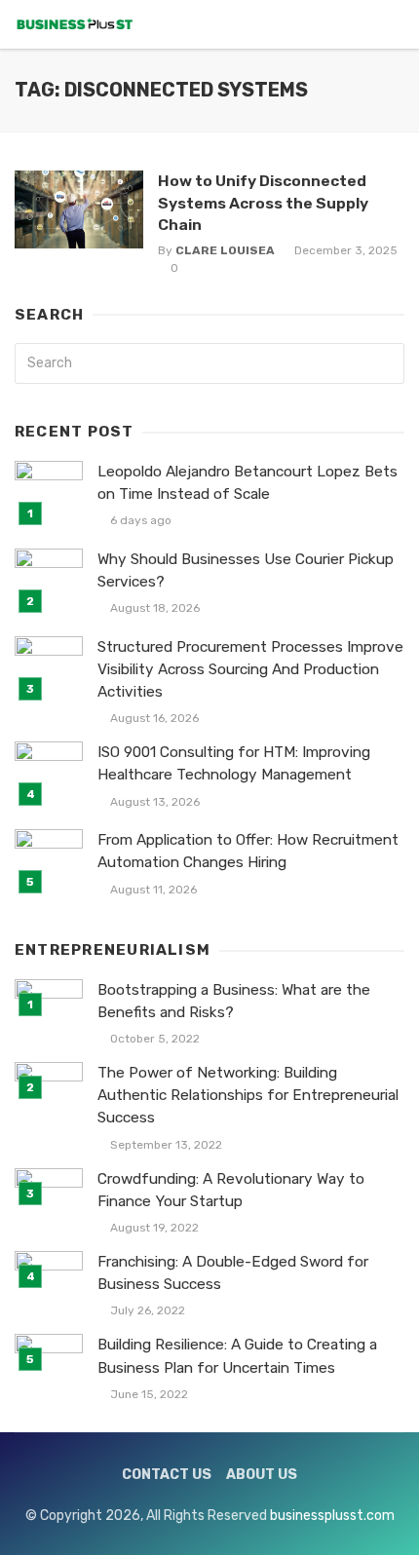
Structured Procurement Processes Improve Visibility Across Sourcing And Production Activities (250, 669)
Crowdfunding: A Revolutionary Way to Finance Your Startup (230, 1190)
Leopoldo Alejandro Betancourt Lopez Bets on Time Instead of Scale (247, 483)
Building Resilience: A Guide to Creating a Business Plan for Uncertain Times (237, 1356)
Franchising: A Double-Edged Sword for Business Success (232, 1273)
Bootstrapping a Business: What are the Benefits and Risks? (233, 1001)
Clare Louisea (225, 250)
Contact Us (166, 1474)
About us (261, 1474)
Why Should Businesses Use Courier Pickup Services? (245, 570)
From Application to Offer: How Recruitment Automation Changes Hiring (248, 851)
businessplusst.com (332, 1515)
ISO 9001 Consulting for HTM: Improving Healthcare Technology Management (233, 763)
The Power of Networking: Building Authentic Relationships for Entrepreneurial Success (248, 1095)
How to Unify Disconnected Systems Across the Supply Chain (263, 202)
